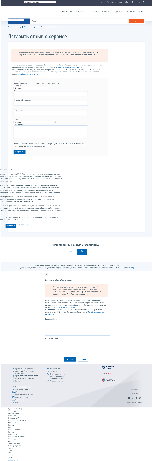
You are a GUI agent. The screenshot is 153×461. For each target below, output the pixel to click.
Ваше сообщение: (52, 319)
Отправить (19, 152)
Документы (117, 11)
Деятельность (81, 11)
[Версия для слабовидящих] (102, 2)
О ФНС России (66, 11)
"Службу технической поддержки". (69, 67)
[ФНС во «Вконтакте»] (132, 2)
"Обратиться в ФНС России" (31, 74)
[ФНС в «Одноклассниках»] (136, 2)
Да (82, 251)
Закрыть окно (13, 460)
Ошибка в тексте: (52, 339)
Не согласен (23, 225)
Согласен (11, 226)
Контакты (131, 11)
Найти (136, 21)
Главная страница (14, 27)
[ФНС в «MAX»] (143, 2)
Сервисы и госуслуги (100, 11)
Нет (70, 251)
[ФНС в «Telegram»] (139, 2)
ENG (141, 11)
